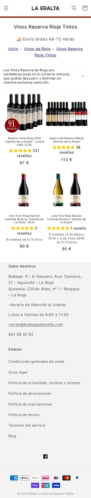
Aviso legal (18, 372)
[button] (6, 8)
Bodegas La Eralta (38, 494)
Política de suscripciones (30, 404)
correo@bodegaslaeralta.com (35, 324)
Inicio (13, 49)
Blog (12, 436)
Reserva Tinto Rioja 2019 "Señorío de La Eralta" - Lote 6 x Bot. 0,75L (24, 141)
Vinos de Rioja (37, 49)
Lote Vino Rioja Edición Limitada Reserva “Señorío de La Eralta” (66, 219)
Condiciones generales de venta (36, 361)
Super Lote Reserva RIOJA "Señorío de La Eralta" (67, 140)
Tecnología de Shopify (61, 494)
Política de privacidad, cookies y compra (44, 383)
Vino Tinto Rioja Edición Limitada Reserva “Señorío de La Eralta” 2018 (24, 219)
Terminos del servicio (27, 425)
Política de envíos (23, 415)
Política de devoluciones (29, 393)
